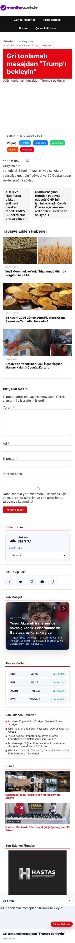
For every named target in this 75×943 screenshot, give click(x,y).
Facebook (40, 142)
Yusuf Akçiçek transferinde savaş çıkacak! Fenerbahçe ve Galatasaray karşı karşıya (33, 737)
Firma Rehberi (52, 19)
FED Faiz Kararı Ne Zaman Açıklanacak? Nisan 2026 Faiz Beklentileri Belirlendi (38, 752)
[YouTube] (42, 582)
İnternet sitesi (12, 474)
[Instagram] (31, 582)
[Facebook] (9, 582)
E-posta (10, 458)
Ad (6, 443)
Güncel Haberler (24, 19)
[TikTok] (52, 582)
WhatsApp (57, 142)
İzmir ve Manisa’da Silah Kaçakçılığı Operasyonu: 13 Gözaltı (38, 730)
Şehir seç (16, 547)
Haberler (8, 41)
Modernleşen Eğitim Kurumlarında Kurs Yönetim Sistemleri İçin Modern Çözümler (36, 745)
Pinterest (27, 149)
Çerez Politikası (45, 28)
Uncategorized (25, 41)
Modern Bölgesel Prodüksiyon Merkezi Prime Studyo (35, 723)
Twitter (25, 142)
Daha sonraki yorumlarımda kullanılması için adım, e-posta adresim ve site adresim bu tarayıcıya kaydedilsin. (35, 497)
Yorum (9, 407)
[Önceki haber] (55, 608)
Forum (23, 28)
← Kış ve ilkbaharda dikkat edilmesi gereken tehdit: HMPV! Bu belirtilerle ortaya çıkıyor (16, 205)
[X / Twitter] (20, 582)
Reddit (12, 149)
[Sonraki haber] (63, 608)
